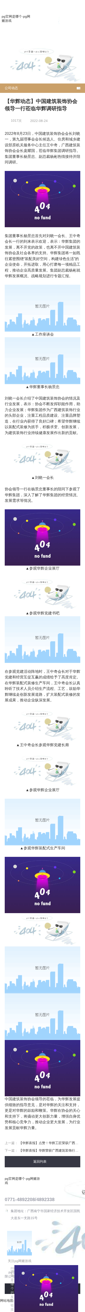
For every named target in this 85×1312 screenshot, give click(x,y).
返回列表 (40, 1161)
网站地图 (6, 1300)
